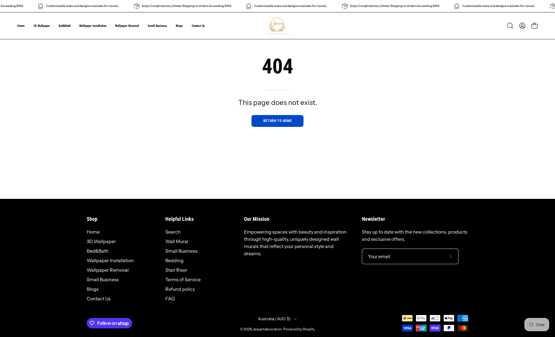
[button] (157, 25)
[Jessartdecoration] (277, 26)
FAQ (170, 298)
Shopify (308, 329)
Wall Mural (176, 241)
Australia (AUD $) (274, 318)
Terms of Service (183, 279)
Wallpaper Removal (108, 270)
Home (93, 232)
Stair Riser (176, 270)
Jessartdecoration (267, 329)
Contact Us (99, 298)
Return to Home (277, 121)
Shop (92, 219)
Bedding (174, 260)
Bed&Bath (98, 251)
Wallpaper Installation (110, 260)
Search (173, 232)
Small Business (103, 279)
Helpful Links (179, 219)
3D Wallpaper (101, 241)
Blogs (93, 289)
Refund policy (180, 289)
